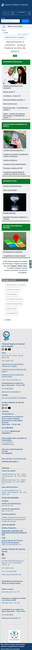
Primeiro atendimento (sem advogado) (13, 87)
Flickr (25, 266)
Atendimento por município (12, 252)
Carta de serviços (13, 289)
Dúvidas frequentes (14, 304)
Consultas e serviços (14, 299)
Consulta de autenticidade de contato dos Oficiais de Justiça (14, 173)
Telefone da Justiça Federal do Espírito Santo (13, 375)
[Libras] (30, 261)
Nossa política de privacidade (10, 649)
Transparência (11, 313)
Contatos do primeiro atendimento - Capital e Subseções (16, 155)
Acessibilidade (21, 12)
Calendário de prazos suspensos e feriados (15, 218)
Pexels (19, 266)
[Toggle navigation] (12, 26)
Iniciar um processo (10, 104)
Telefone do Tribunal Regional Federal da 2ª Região (12, 365)
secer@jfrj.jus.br (8, 444)
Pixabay (14, 266)
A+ (7, 13)
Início (3, 30)
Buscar (3, 18)
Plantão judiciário (9, 213)
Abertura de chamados (10, 392)
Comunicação (11, 294)
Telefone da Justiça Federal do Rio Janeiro (14, 370)
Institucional (11, 308)
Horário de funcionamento (12, 186)
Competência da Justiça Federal (14, 256)
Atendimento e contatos (15, 37)
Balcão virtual (8, 92)
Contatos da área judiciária (12, 150)
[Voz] (30, 264)
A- (3, 13)
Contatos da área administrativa (14, 164)
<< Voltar (5, 32)
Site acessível (14, 639)
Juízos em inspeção (10, 190)
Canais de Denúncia (10, 160)
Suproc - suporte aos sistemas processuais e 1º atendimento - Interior (14, 115)
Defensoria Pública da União (13, 100)
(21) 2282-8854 (7, 388)
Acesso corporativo (23, 34)
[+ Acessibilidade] (30, 267)
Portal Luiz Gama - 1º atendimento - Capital (16, 109)
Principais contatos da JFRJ (12, 168)
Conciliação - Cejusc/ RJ (11, 96)
